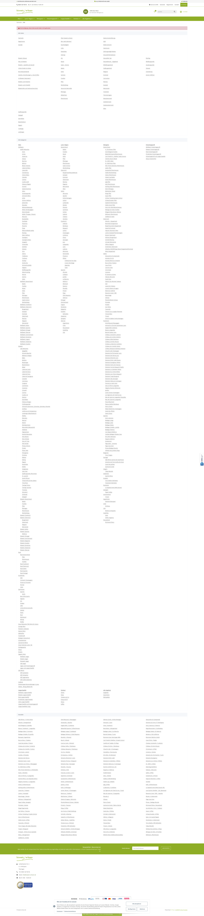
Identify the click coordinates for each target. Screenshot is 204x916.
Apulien (65, 196)
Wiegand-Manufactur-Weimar (69, 835)
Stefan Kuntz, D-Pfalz (24, 820)
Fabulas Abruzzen (110, 277)
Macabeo (24, 205)
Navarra (65, 286)
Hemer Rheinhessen (110, 175)
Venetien (65, 219)
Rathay (24, 459)
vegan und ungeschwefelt (27, 668)
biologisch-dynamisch (24, 638)
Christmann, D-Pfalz (151, 749)
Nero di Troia (25, 441)
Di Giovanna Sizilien (110, 274)
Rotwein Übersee (24, 550)
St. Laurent (25, 476)
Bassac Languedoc (110, 330)
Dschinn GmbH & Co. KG (109, 767)
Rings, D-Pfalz (64, 808)
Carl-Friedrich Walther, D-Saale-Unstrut (113, 740)
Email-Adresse (126, 848)
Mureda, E (106, 796)
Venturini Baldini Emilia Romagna (114, 318)
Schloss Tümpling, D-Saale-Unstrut (27, 814)
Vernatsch (24, 492)
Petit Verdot (25, 443)
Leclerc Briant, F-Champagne (68, 790)
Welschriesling (26, 272)
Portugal (63, 300)
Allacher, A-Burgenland (24, 722)
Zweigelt (24, 497)
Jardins (107, 390)
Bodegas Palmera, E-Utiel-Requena (70, 734)
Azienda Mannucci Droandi (112, 260)
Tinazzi (107, 316)
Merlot (24, 422)
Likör (21, 605)
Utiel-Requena (66, 295)
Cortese (24, 179)
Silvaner (24, 249)
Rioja (64, 293)
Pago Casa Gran (109, 446)
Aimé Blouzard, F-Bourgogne (68, 719)
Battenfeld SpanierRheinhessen (113, 154)
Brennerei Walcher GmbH (153, 737)
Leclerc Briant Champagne (112, 392)
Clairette (24, 177)
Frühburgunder (26, 404)
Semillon (24, 246)
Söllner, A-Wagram (108, 817)
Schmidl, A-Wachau (66, 814)
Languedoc (66, 244)
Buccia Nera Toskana (110, 263)
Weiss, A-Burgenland (23, 835)
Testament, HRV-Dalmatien (68, 826)
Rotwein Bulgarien (25, 541)
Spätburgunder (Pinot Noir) (29, 473)
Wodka (22, 622)
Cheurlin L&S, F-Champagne (110, 749)
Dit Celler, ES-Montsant (109, 755)
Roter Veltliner (26, 235)
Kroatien (63, 311)
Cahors (65, 230)
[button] (153, 5)
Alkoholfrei (21, 633)
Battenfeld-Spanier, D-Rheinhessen (70, 728)
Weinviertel (25, 323)
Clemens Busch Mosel (111, 158)
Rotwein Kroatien (24, 543)
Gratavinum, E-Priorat (151, 775)
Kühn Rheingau (109, 189)
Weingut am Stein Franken (112, 209)
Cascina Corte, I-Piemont (67, 743)
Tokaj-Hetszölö (150, 826)
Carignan (24, 383)
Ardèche (65, 223)
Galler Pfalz (108, 168)
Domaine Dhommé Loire (111, 358)
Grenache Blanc (26, 196)
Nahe (23, 290)
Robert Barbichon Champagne (113, 409)
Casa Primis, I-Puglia (151, 740)
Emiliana (107, 506)
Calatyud (65, 274)
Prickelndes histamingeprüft (153, 154)
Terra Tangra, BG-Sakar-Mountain (27, 826)
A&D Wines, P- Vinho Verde (25, 719)
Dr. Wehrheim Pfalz (110, 163)
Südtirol (65, 214)
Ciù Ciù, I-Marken (65, 752)
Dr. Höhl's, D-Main (151, 764)
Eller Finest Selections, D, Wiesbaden (28, 770)
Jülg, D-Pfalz (106, 784)
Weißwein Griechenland (26, 334)
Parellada (24, 221)
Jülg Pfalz (107, 182)
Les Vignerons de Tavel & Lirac (113, 395)
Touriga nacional (26, 487)
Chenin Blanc (25, 175)
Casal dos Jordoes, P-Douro (25, 743)
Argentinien (66, 323)
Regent (24, 462)
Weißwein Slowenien (25, 341)
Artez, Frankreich (107, 725)
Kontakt (177, 4)
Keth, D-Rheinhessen (151, 784)
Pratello (107, 304)
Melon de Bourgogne (27, 209)
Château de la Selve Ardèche (113, 337)
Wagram (24, 321)
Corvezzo (107, 272)
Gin (21, 601)
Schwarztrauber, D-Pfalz (152, 814)
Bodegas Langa (109, 420)
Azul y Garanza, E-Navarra (153, 725)
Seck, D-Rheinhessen (23, 817)
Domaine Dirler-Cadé (109, 758)
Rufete (24, 466)
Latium (64, 200)
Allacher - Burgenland (111, 221)
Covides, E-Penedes (23, 755)
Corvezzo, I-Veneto (151, 752)
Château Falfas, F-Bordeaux (68, 746)
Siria (23, 251)
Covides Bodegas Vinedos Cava (113, 434)
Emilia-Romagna (67, 198)
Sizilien (65, 212)
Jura (64, 242)
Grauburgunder (26, 193)
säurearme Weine (23, 642)
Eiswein (20, 652)
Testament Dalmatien (111, 483)
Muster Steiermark (110, 235)
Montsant (65, 283)
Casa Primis (108, 265)
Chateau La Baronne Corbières (113, 344)
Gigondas (67, 265)
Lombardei (66, 202)
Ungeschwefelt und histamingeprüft (28, 704)
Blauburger (25, 362)
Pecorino (24, 226)
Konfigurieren (131, 909)
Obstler (22, 610)
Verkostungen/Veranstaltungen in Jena (28, 684)
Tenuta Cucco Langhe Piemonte (113, 311)
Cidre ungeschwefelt (23, 702)
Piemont (65, 207)
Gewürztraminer (26, 189)
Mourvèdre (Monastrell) (28, 427)
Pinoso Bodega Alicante (111, 448)
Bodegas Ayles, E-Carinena (25, 731)
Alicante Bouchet (26, 353)
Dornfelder (25, 399)
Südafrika (65, 330)
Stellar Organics (109, 517)
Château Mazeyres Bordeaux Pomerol (115, 348)
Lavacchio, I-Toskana (23, 790)
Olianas (107, 297)
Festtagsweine (22, 647)
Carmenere (25, 385)
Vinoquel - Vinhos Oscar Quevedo (27, 832)
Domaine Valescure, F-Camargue (112, 764)
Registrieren (170, 4)
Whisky (22, 619)
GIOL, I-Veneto (107, 775)
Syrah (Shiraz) (25, 478)
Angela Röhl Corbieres (111, 327)
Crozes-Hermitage (69, 263)
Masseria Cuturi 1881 (111, 293)
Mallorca (24, 534)
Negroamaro (25, 432)
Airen (23, 152)
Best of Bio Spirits (25, 596)
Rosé (19, 552)
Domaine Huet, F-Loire (24, 761)
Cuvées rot (25, 395)
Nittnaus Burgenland (111, 237)
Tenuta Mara (108, 314)
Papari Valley (108, 492)
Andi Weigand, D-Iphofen (25, 725)
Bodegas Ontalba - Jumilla (112, 427)
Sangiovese (25, 469)
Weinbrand (23, 617)
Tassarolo (107, 309)
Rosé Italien (23, 568)
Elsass (64, 237)
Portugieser (25, 453)
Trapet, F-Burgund (23, 829)
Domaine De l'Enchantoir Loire (113, 353)
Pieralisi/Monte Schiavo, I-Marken (70, 802)
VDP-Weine (21, 670)
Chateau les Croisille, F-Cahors (26, 749)
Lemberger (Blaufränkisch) (29, 413)
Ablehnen (142, 909)
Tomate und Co (65, 697)
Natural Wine (21, 631)
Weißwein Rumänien (25, 337)
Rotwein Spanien (24, 531)
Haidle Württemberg (110, 172)
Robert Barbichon (108, 808)
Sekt (21, 578)
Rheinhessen (25, 297)
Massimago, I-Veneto (23, 796)
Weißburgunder (26, 270)
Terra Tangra (108, 455)
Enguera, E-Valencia (108, 770)
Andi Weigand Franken (111, 152)
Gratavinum (108, 441)
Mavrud (24, 420)
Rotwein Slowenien (25, 547)
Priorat (64, 290)
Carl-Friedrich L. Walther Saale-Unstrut (115, 156)
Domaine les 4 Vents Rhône (112, 371)
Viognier (24, 267)
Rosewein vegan (24, 661)
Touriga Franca (26, 485)
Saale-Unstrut (66, 165)
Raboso (24, 457)
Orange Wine (21, 626)
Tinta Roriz (25, 483)
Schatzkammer (22, 640)
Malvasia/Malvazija (27, 207)
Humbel (148, 781)
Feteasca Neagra (26, 402)
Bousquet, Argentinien (24, 737)
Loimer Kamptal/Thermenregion (113, 233)
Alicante (65, 272)
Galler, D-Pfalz (149, 772)
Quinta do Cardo (109, 466)
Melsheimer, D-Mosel (66, 796)
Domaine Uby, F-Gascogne (68, 764)
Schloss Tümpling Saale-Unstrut (113, 198)
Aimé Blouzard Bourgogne (112, 323)
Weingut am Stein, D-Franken (154, 832)
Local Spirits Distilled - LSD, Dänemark (156, 790)
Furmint (24, 186)
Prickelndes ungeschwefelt (25, 699)
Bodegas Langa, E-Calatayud (68, 731)
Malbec (24, 415)
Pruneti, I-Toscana (66, 805)
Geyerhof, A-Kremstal (66, 775)
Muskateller (25, 219)
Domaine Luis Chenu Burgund (113, 374)
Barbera (24, 360)
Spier (106, 515)
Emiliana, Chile (65, 770)
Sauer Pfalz (108, 196)
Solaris (24, 253)
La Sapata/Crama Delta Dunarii (113, 487)
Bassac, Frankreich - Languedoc (26, 728)
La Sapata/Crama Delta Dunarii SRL (155, 787)
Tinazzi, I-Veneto (107, 826)
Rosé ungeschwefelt (23, 697)
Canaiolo (24, 378)
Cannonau (25, 381)
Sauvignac (25, 237)
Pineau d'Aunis (26, 446)
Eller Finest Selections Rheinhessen (114, 165)
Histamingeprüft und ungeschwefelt (155, 156)
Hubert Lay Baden (110, 177)
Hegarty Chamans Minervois (112, 388)
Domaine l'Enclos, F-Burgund (68, 761)
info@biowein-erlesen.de (29, 875)
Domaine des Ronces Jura (112, 355)
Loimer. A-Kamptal (23, 793)
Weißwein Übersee (25, 332)
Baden (24, 283)
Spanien (63, 270)
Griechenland (64, 302)
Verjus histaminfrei (151, 158)
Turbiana (24, 258)
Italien (62, 191)
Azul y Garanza (109, 418)
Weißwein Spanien (25, 327)
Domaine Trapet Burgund (112, 376)
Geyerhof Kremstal (110, 228)
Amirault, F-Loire (107, 722)
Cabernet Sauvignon (27, 376)
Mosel (23, 288)
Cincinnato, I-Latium (23, 752)
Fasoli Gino (108, 279)
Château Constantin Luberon (113, 334)
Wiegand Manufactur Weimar (113, 212)
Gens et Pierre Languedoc (112, 385)
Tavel (66, 267)
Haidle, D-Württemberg (109, 778)
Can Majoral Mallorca (111, 432)
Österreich (64, 170)
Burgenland (25, 309)
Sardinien (65, 209)
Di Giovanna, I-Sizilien (67, 755)
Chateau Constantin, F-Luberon (154, 743)
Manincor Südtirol (110, 290)
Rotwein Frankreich (25, 515)
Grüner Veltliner (26, 200)
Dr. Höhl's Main (109, 161)
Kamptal (24, 311)
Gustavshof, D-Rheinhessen (68, 778)
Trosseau (24, 490)
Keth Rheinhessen (110, 184)
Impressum (60, 911)
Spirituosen (21, 589)
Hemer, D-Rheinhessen (67, 781)
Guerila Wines (109, 476)
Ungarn (63, 304)
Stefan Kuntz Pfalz (110, 205)
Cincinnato (108, 270)
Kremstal (24, 314)
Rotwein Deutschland (26, 499)
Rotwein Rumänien (25, 545)
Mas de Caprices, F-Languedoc (111, 793)
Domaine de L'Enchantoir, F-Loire (155, 755)
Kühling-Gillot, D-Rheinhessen (26, 787)
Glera (23, 191)
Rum (21, 615)
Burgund (65, 228)
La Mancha (66, 279)
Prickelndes (21, 575)
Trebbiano (25, 256)
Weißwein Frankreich (25, 304)
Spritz (23, 594)
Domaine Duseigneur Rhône (112, 362)
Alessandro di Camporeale (112, 256)
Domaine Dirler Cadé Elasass (113, 360)
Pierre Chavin (108, 406)
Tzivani (107, 497)
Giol (106, 283)
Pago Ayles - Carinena (111, 443)
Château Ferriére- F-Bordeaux (111, 746)
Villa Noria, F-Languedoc (109, 829)
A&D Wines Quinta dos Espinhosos (114, 459)
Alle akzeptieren (136, 903)
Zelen (23, 279)
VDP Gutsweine (24, 673)
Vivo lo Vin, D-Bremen (109, 832)
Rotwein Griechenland (26, 538)
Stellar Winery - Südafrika (68, 820)
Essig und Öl (64, 699)
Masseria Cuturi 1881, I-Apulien (154, 793)
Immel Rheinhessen (110, 179)
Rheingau (24, 295)
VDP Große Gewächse (26, 679)
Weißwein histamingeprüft (153, 147)
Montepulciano (26, 425)
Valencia (65, 297)
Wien (64, 189)
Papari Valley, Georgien (24, 802)
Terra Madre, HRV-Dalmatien (153, 823)
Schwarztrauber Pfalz (111, 200)
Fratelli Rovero (107, 772)
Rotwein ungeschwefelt (24, 695)
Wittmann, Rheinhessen (152, 835)
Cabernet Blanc (26, 168)
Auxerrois (24, 156)
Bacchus (24, 161)
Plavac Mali (25, 450)
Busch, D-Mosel (65, 740)
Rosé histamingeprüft (151, 152)
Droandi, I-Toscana (66, 767)
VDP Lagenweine (24, 677)
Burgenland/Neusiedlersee (70, 172)
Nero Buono (25, 436)
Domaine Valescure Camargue (113, 381)
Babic (23, 358)
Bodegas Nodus (109, 425)
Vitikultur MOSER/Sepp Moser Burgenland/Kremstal (119, 249)
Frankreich (64, 221)
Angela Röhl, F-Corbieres (67, 725)
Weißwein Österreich (25, 307)
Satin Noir (24, 471)
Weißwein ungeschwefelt (25, 692)
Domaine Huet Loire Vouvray (112, 365)
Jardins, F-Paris (65, 784)
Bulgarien (63, 309)
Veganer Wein (22, 654)
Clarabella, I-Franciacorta (110, 752)
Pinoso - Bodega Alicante (152, 802)
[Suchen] (175, 12)
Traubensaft (21, 635)
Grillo (23, 198)
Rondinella (25, 464)
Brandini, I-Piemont (66, 737)
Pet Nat (22, 585)
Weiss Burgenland (110, 251)
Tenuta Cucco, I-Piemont (67, 823)
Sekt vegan (23, 663)
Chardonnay (25, 172)
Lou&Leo (20, 682)
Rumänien (63, 307)
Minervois (65, 251)
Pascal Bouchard (109, 402)
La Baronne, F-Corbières (109, 787)
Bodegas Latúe (109, 422)
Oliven (62, 692)
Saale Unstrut (25, 300)
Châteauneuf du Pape (70, 260)
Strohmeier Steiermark (111, 246)
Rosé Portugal (24, 573)
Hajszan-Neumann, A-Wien (153, 778)
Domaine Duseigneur (151, 758)
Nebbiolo (24, 429)
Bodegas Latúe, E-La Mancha (111, 731)
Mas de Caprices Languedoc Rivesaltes (115, 397)
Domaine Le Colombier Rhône (113, 369)
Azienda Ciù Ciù (109, 258)
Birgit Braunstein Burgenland (113, 226)
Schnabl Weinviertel (110, 242)
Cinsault (24, 390)
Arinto (23, 154)
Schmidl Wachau (109, 239)
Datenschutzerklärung (70, 911)
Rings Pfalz (108, 193)
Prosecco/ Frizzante (25, 582)
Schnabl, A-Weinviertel (109, 814)
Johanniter (25, 202)
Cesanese (24, 388)
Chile (64, 325)
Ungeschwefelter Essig (24, 706)
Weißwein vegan (24, 656)
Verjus (20, 649)
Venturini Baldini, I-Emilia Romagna (70, 829)
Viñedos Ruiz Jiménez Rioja (112, 450)
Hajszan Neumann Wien (111, 230)
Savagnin (24, 242)
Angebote (105, 692)
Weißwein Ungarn (25, 339)
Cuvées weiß (25, 182)
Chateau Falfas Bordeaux (112, 339)
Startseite (162, 4)
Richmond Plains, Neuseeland (154, 805)
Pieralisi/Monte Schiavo (111, 300)
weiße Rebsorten (24, 149)
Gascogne (65, 239)
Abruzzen (65, 193)
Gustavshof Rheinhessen (111, 170)
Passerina (24, 223)
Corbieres (65, 235)
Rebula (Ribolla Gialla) (28, 230)
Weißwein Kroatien (25, 344)
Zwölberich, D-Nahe (23, 837)
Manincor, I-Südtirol (66, 793)
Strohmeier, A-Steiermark (152, 820)
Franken (24, 286)
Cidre (21, 587)
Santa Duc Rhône (109, 411)
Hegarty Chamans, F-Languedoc (26, 781)
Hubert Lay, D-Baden (108, 781)
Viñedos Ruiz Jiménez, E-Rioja (154, 829)
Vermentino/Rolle (26, 265)
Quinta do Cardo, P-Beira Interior (112, 805)
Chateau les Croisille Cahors (112, 346)
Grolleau (24, 409)
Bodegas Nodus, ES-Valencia (153, 731)
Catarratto (25, 170)
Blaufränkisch (25, 365)
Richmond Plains (109, 522)
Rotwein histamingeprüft (152, 149)
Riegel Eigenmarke (23, 808)
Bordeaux (65, 226)
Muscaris (24, 216)
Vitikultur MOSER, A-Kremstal (68, 832)
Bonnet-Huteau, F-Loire (109, 734)
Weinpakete (106, 697)
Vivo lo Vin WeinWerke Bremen (113, 207)
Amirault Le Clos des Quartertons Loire (115, 325)
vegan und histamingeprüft (27, 666)
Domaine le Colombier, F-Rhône (111, 761)
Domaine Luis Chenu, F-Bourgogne (27, 764)
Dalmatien (65, 314)
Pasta (62, 695)
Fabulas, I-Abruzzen (151, 770)
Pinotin (24, 448)
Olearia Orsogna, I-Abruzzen (68, 799)
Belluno (24, 163)
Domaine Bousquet (110, 501)
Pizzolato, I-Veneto (23, 805)
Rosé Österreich (24, 566)
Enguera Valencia (110, 439)
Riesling (24, 233)
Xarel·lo (24, 277)
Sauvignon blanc (26, 239)
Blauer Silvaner (26, 165)
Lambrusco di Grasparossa (29, 411)
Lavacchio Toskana (110, 286)
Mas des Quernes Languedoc (113, 399)
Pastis (21, 612)
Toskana (65, 216)
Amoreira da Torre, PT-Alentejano (155, 722)
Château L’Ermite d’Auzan (112, 341)
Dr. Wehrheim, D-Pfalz (24, 767)
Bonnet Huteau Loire (110, 332)
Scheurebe (25, 244)
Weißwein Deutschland (26, 281)
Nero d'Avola (25, 439)
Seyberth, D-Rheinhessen (67, 817)
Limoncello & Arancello (26, 608)
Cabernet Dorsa (26, 371)
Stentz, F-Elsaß (107, 820)
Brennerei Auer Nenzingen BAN (111, 737)
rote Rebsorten (24, 348)
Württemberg (25, 302)
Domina (24, 397)
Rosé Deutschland (25, 554)
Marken (65, 205)
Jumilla (64, 277)
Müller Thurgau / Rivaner (29, 214)
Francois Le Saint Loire (111, 383)
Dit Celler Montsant (110, 436)
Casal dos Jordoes (110, 464)
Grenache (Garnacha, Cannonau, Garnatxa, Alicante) (36, 406)
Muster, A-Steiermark (151, 796)
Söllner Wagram (109, 244)
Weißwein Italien (24, 325)
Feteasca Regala (26, 184)
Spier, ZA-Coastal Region (152, 817)
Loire (64, 246)
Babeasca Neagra (26, 355)
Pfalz (23, 293)
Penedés (65, 288)
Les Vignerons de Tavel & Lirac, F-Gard (113, 790)
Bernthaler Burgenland (111, 223)
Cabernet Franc (26, 374)
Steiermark (25, 316)
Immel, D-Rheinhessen (24, 784)
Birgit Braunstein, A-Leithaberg (154, 728)
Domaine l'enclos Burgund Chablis (114, 367)
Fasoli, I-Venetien (22, 772)
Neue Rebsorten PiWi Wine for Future (28, 624)
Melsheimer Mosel (110, 191)
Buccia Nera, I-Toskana (24, 740)
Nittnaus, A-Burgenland (24, 799)
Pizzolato (107, 302)
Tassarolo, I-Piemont (23, 823)
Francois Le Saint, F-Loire (67, 772)
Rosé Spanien (23, 571)
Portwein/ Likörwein (23, 629)
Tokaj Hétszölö (109, 471)
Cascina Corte (109, 267)
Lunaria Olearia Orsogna (111, 288)
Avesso (24, 158)
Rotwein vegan (24, 659)
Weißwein (21, 147)
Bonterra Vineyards (110, 510)
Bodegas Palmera (110, 429)
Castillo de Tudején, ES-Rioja (111, 743)
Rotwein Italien (24, 529)
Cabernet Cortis (26, 369)
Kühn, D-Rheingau (66, 787)
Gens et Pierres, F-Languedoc (26, 775)
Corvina (24, 392)
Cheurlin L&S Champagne (112, 351)
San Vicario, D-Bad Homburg (68, 811)
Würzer (24, 274)
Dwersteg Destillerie (151, 767)
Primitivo (24, 455)
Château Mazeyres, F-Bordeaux (69, 749)
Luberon (65, 249)
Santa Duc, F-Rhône (108, 811)
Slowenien (63, 316)
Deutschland (64, 147)
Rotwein (20, 346)
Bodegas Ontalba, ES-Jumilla (25, 734)
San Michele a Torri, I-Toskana (154, 808)
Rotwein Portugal (24, 536)
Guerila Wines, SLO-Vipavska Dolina (27, 778)
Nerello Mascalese (27, 434)
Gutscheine (106, 695)
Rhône (64, 258)
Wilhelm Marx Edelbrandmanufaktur (113, 835)
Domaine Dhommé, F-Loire (68, 758)
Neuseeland (66, 327)
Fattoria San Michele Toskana (113, 281)
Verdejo (24, 260)
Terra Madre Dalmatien (111, 480)
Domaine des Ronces (23, 758)
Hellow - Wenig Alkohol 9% (25, 686)
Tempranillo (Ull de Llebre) (29, 480)
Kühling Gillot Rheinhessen (112, 186)
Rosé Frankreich (24, 564)
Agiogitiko (24, 351)
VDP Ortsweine (24, 675)
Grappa (22, 603)
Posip (23, 228)
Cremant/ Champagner (26, 580)
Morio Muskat (25, 212)
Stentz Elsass (108, 413)
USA (64, 332)
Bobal (23, 367)
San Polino (108, 307)
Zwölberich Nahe (109, 216)
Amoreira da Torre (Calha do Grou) (114, 462)
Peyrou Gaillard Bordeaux (112, 404)
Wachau (24, 318)
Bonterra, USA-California (152, 734)
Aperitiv (22, 591)
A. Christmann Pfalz (110, 149)
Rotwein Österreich (25, 517)
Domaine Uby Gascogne (111, 378)
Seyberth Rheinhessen (111, 202)
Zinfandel (24, 494)
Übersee (63, 321)
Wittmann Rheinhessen (111, 214)
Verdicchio (25, 263)
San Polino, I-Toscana (24, 811)
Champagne (66, 233)
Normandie (66, 253)
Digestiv (22, 598)
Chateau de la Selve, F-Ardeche (26, 746)
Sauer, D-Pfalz (149, 811)
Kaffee (62, 704)
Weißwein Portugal (25, 330)
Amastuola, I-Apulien (66, 722)
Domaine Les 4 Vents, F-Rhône (154, 761)
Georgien (63, 318)
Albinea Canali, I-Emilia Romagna (112, 719)
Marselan (24, 418)
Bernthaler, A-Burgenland (110, 728)
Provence (65, 256)
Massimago (108, 295)
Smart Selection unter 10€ (25, 645)
